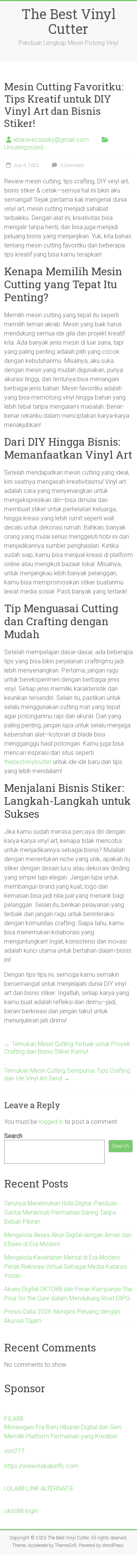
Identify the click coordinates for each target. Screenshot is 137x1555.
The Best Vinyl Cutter (68, 21)
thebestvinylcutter (27, 761)
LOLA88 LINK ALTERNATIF (39, 1488)
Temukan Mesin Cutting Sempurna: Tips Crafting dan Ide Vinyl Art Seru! (67, 1074)
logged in (51, 1121)
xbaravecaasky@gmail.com (51, 139)
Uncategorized (23, 147)
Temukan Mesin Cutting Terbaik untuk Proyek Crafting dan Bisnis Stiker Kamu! (67, 1047)
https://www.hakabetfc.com (41, 1466)
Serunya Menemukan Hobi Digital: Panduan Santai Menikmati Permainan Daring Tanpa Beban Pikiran (60, 1212)
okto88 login (21, 1511)
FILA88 (13, 1418)
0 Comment (71, 165)
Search (13, 1135)
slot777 (14, 1451)
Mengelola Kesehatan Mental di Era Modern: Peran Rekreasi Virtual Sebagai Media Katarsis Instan (65, 1266)
